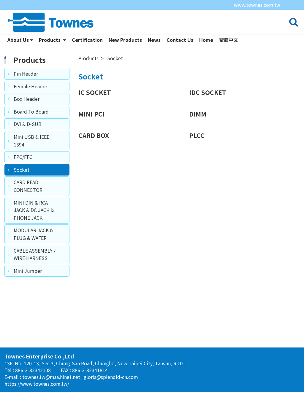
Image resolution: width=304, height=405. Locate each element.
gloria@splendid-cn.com (111, 376)
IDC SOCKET (207, 92)
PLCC (197, 135)
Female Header (30, 86)
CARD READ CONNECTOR (28, 185)
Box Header (26, 98)
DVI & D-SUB (28, 123)
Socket (21, 169)
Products (50, 39)
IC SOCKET (94, 92)
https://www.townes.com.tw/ (36, 383)
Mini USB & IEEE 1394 (31, 140)
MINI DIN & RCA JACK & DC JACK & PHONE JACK (34, 210)
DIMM (197, 113)
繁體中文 (228, 39)
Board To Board (31, 111)
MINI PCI (91, 113)
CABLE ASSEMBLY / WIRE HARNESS (35, 254)
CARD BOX (93, 135)
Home (206, 39)
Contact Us (180, 39)
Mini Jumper (28, 270)
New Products (125, 39)
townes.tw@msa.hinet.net (51, 376)
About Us (18, 39)
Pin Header (26, 73)
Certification (87, 39)
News (154, 39)
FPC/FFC (23, 156)
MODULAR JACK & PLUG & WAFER (33, 234)
